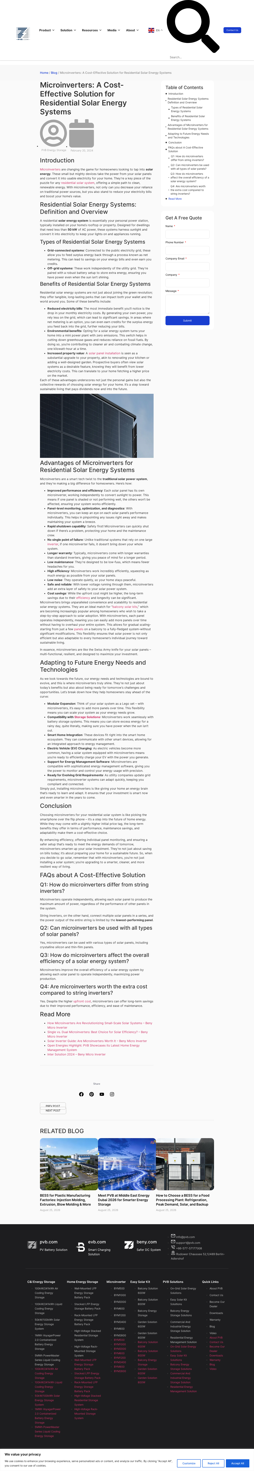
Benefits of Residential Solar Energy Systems (188, 118)
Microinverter (116, 1282)
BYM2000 (120, 1301)
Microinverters (50, 169)
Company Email (175, 258)
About (130, 30)
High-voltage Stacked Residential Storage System (87, 1335)
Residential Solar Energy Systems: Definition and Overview (188, 100)
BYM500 (119, 1288)
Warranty (215, 1319)
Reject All (213, 1463)
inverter (52, 544)
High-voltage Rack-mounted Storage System (86, 1351)
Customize (188, 1463)
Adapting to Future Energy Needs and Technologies (188, 135)
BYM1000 (120, 1295)
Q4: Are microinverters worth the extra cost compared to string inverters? (188, 190)
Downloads (216, 1313)
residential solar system (77, 183)
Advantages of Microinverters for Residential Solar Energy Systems (188, 126)
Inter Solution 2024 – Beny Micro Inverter (76, 1054)
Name (169, 226)
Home (44, 73)
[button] (193, 27)
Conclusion (175, 142)
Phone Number (174, 242)
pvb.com (48, 1241)
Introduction (175, 93)
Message (171, 290)
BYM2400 (120, 1321)
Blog (54, 73)
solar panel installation (104, 353)
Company (171, 274)
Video (213, 1333)
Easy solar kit (140, 1282)
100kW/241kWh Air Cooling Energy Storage (46, 1293)
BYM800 (119, 1328)
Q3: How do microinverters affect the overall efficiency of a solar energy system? (190, 177)
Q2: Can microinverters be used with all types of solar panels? (190, 166)
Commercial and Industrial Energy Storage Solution (180, 1326)
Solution (66, 30)
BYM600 (119, 1308)
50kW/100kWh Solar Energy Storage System (47, 1324)
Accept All (237, 1463)
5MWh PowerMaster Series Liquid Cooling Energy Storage (47, 1360)
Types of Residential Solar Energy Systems (186, 109)
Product (45, 30)
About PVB (216, 1288)
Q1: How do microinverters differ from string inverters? (187, 158)
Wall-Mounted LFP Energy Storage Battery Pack (85, 1293)
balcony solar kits (124, 607)
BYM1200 (120, 1315)
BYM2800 (120, 1335)
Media (111, 30)
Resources (90, 30)
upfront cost (82, 1001)
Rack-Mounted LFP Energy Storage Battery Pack (86, 1320)
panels (78, 629)
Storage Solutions (87, 717)
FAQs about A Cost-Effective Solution (185, 149)
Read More (175, 198)
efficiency (83, 598)
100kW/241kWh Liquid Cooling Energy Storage (48, 1308)
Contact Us (216, 1295)
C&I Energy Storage (41, 1282)
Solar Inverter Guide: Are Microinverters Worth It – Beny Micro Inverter (97, 1041)
